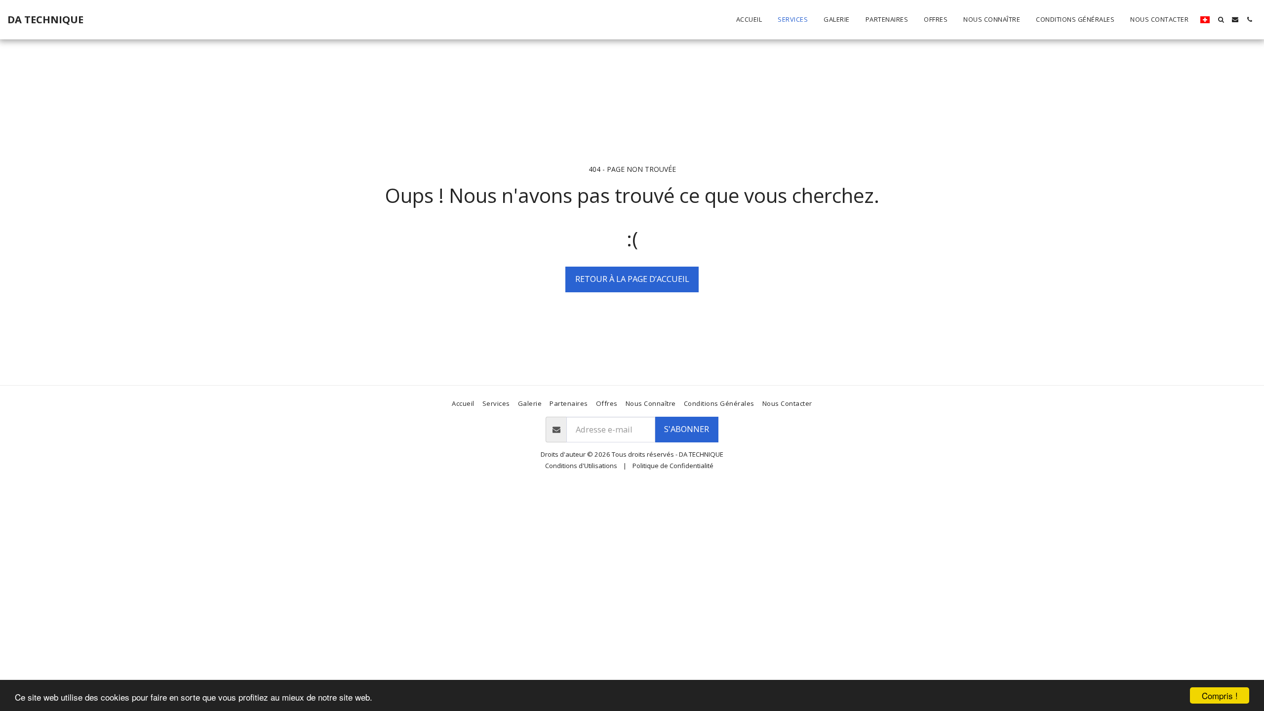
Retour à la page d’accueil (632, 278)
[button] (1220, 19)
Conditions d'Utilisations (581, 465)
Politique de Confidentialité (672, 465)
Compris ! (1220, 695)
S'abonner (686, 428)
